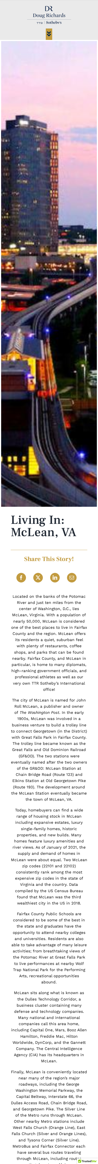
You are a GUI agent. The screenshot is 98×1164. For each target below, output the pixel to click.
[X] (38, 578)
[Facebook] (21, 578)
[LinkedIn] (55, 578)
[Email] (72, 578)
